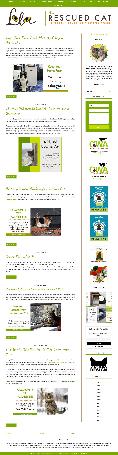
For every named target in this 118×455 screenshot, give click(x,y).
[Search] (109, 91)
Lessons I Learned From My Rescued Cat (34, 289)
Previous (9, 433)
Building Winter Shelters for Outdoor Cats (36, 189)
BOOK (11, 1)
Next (73, 433)
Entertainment (48, 1)
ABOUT (83, 1)
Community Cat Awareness (58, 362)
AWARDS (73, 1)
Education (34, 1)
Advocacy (21, 1)
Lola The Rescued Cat (48, 453)
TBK (86, 453)
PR (91, 1)
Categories (58, 5)
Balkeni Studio (68, 453)
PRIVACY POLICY (102, 1)
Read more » (11, 96)
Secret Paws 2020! (20, 256)
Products (61, 1)
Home (42, 433)
